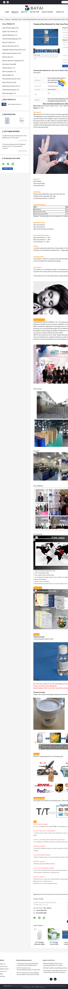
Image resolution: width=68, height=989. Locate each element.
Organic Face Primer (8, 31)
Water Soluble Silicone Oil (10, 53)
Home (7, 12)
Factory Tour (34, 12)
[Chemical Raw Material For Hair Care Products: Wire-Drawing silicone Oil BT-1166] (45, 37)
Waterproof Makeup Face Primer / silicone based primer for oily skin (53, 964)
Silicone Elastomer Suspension (11, 60)
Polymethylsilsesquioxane (10, 39)
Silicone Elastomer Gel (9, 46)
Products (15, 12)
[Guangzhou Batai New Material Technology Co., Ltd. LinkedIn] (7, 2)
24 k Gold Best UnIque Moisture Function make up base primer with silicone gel (55, 971)
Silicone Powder (7, 42)
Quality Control (47, 12)
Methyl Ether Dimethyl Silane (44, 894)
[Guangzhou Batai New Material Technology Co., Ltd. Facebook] (4, 2)
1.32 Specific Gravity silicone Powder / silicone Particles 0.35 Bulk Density (28, 964)
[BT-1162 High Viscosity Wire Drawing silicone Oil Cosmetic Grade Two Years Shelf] (54, 934)
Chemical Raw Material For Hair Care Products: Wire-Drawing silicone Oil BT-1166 (46, 56)
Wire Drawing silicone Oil (14, 104)
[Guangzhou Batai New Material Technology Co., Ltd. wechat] (14, 164)
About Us (24, 12)
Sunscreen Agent (7, 93)
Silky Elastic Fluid (16, 19)
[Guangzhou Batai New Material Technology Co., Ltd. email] (4, 164)
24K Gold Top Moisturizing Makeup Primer (55, 968)
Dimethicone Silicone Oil (9, 86)
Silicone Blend (6, 75)
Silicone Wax (6, 57)
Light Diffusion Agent (9, 28)
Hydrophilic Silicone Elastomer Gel (12, 50)
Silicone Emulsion (7, 71)
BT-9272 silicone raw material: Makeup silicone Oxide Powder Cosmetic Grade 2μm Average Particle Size (28, 974)
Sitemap (2, 976)
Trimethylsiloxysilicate (9, 90)
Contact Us (60, 12)
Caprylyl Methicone (8, 35)
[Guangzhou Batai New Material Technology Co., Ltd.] (34, 8)
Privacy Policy (7, 986)
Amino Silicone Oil (7, 82)
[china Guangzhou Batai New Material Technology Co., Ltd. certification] (7, 120)
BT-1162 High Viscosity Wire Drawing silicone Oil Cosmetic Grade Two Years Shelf (54, 943)
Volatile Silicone (7, 68)
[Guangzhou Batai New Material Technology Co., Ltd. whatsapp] (9, 164)
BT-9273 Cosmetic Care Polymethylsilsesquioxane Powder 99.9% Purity (28, 969)
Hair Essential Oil (58, 894)
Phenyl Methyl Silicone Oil (10, 79)
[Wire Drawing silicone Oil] (4, 104)
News (1, 974)
